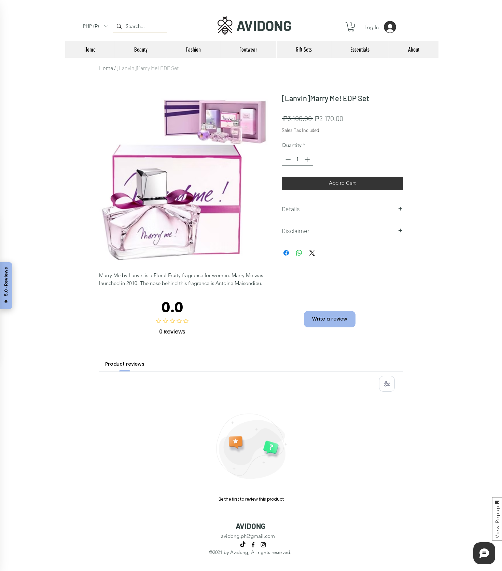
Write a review (329, 318)
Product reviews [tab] (124, 364)
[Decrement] (287, 159)
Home (106, 68)
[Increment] (307, 159)
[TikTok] (242, 544)
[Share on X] (312, 253)
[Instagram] (263, 544)
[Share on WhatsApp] (299, 253)
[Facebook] (253, 544)
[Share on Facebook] (286, 253)
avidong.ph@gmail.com (248, 536)
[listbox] (96, 26)
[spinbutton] (297, 159)
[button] (96, 26)
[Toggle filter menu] (387, 384)
